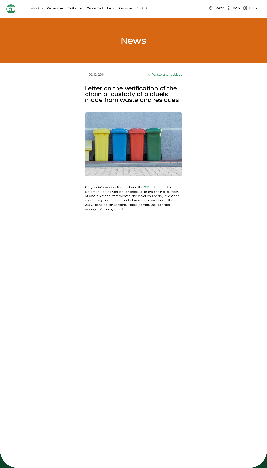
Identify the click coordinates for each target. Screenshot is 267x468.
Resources (125, 8)
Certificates (75, 8)
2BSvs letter (153, 187)
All (149, 74)
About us (37, 8)
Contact (142, 8)
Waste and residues (167, 74)
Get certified (95, 8)
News (111, 8)
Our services (55, 8)
